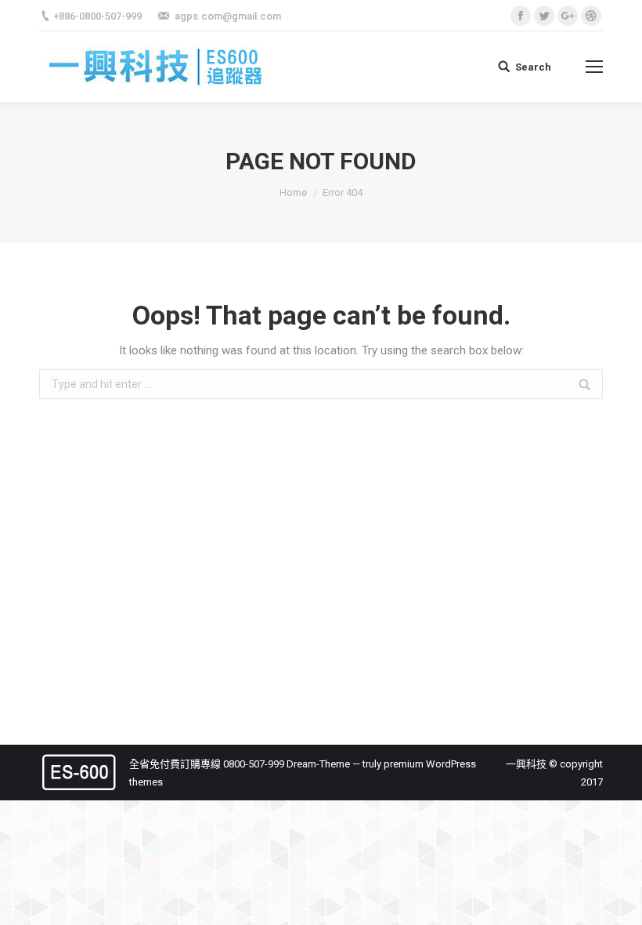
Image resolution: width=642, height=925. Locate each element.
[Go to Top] (617, 900)
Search (533, 67)
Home (293, 192)
